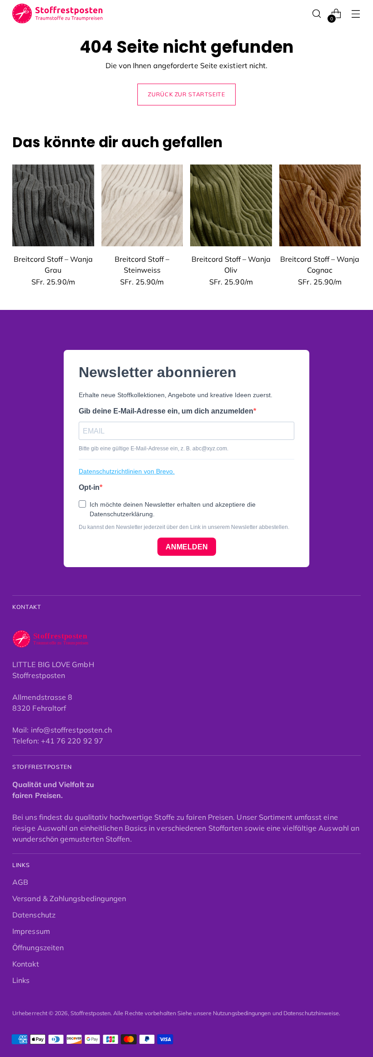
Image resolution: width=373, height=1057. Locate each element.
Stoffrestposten (91, 1013)
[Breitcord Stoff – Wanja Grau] (53, 205)
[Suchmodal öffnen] (316, 14)
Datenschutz (33, 914)
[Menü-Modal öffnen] (356, 14)
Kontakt (25, 963)
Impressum (31, 931)
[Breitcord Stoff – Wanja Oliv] (231, 205)
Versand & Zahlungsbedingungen (69, 898)
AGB (20, 882)
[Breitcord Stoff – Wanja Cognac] (320, 205)
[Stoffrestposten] (57, 14)
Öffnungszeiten (38, 947)
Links (21, 980)
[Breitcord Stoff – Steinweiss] (142, 205)
